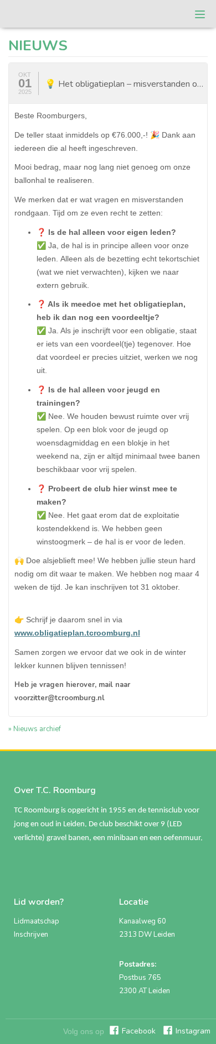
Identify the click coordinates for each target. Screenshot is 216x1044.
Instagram (193, 1031)
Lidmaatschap (36, 921)
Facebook (139, 1031)
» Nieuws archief (34, 729)
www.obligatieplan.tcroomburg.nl (77, 632)
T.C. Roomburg (44, 14)
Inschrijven (31, 935)
